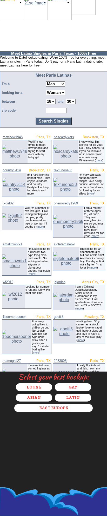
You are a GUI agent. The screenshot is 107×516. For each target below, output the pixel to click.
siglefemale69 (64, 244)
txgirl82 (8, 203)
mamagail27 (12, 361)
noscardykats (64, 137)
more (99, 160)
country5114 (12, 170)
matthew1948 (13, 137)
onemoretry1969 (66, 203)
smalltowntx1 (12, 244)
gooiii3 (58, 317)
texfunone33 (63, 170)
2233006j (60, 361)
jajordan (59, 282)
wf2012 (8, 282)
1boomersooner (14, 317)
